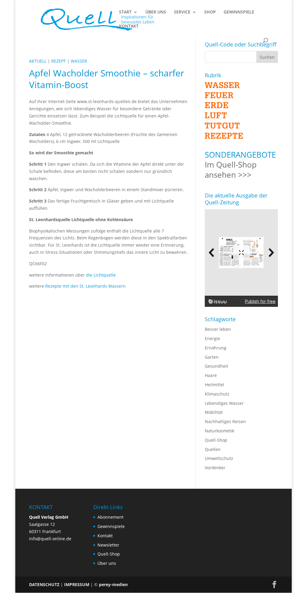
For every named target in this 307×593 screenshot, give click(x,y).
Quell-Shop (216, 440)
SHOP (210, 12)
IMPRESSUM (76, 584)
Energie (212, 338)
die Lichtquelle (101, 275)
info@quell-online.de (50, 538)
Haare (211, 375)
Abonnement (110, 517)
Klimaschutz (217, 394)
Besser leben (218, 329)
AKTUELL (37, 61)
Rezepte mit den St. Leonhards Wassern (85, 286)
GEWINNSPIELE (239, 12)
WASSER (79, 61)
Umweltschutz (219, 458)
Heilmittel (214, 384)
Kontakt (105, 535)
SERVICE (182, 12)
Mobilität (214, 412)
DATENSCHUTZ (44, 584)
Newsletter (108, 545)
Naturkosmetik (219, 431)
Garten (212, 357)
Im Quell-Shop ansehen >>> (231, 169)
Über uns (106, 563)
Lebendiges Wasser (224, 403)
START (125, 12)
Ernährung (215, 348)
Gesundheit (216, 366)
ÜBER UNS (155, 12)
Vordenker (215, 467)
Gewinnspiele (111, 526)
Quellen (213, 449)
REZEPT (58, 61)
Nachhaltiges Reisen (225, 421)
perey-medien (113, 584)
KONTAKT (129, 26)
